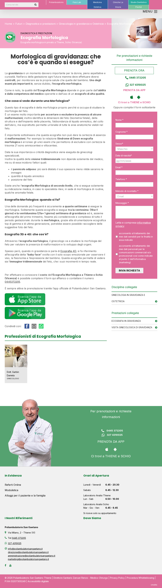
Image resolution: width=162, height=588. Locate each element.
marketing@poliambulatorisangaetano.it (28, 559)
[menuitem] (56, 2)
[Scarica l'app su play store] (138, 97)
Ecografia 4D (68, 251)
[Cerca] (35, 4)
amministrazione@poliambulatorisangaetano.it (31, 555)
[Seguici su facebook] (5, 565)
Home (8, 23)
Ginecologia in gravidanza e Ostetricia (81, 23)
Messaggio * (122, 203)
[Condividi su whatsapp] (41, 326)
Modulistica (11, 490)
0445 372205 (137, 77)
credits (154, 585)
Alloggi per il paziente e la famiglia (25, 495)
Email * (118, 167)
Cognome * (121, 131)
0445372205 (12, 281)
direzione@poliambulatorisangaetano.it (28, 552)
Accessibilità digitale (38, 581)
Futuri (18, 23)
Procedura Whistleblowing (140, 577)
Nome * (119, 120)
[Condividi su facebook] (27, 326)
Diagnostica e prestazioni (41, 23)
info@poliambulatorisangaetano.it (25, 548)
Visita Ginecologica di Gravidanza (132, 327)
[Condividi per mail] (34, 326)
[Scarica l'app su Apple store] (131, 97)
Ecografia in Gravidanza (126, 321)
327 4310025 (138, 84)
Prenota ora (134, 70)
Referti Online (13, 484)
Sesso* (119, 143)
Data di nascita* (123, 155)
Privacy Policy (117, 577)
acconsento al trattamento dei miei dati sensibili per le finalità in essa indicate (136, 236)
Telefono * (121, 179)
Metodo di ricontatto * (126, 191)
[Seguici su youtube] (10, 565)
